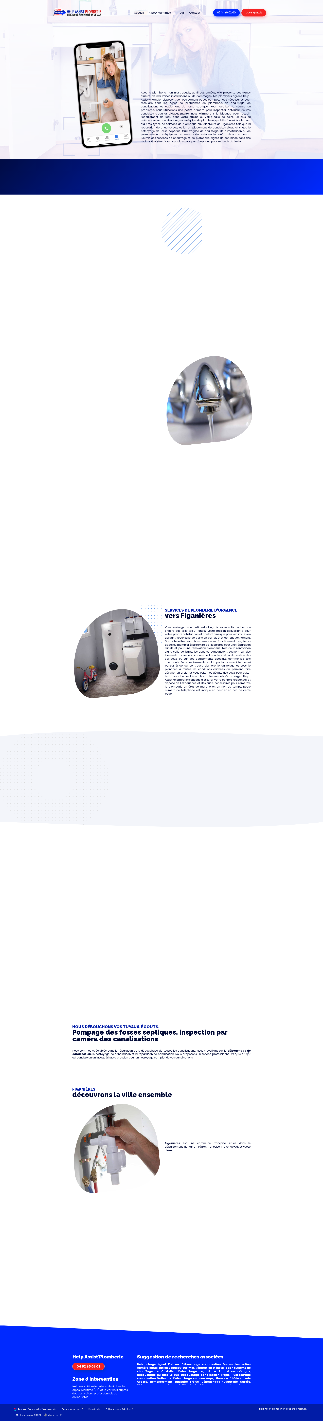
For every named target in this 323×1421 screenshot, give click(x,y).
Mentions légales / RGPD (28, 1415)
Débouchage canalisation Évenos (207, 1364)
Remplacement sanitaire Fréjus (174, 1382)
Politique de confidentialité (119, 1409)
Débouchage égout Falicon (158, 1364)
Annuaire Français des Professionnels (37, 1409)
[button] (100, 173)
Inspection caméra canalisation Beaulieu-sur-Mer (194, 1366)
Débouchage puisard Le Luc (158, 1375)
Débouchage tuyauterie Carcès (226, 1382)
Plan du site (94, 1409)
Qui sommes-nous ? (72, 1409)
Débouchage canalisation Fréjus (205, 1375)
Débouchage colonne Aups (193, 1378)
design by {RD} (55, 1415)
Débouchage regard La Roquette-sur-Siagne (214, 1371)
